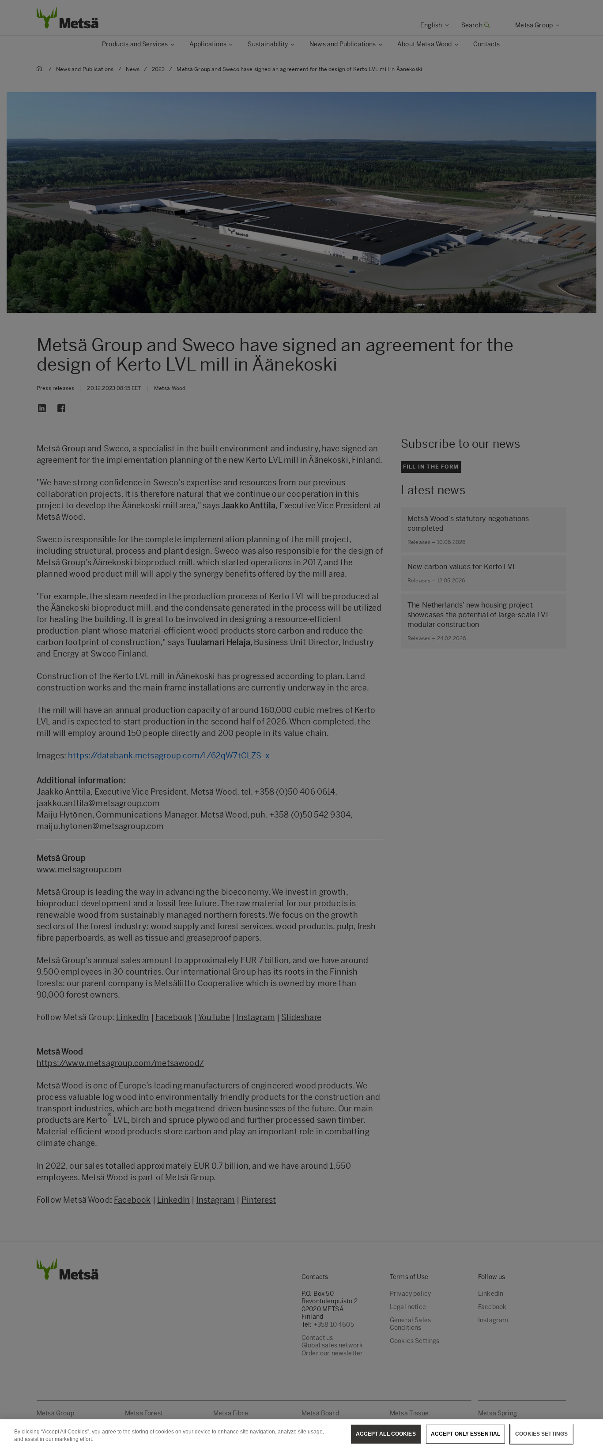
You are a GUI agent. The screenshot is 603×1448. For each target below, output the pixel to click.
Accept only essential (466, 1434)
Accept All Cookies (386, 1434)
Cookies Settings (541, 1434)
